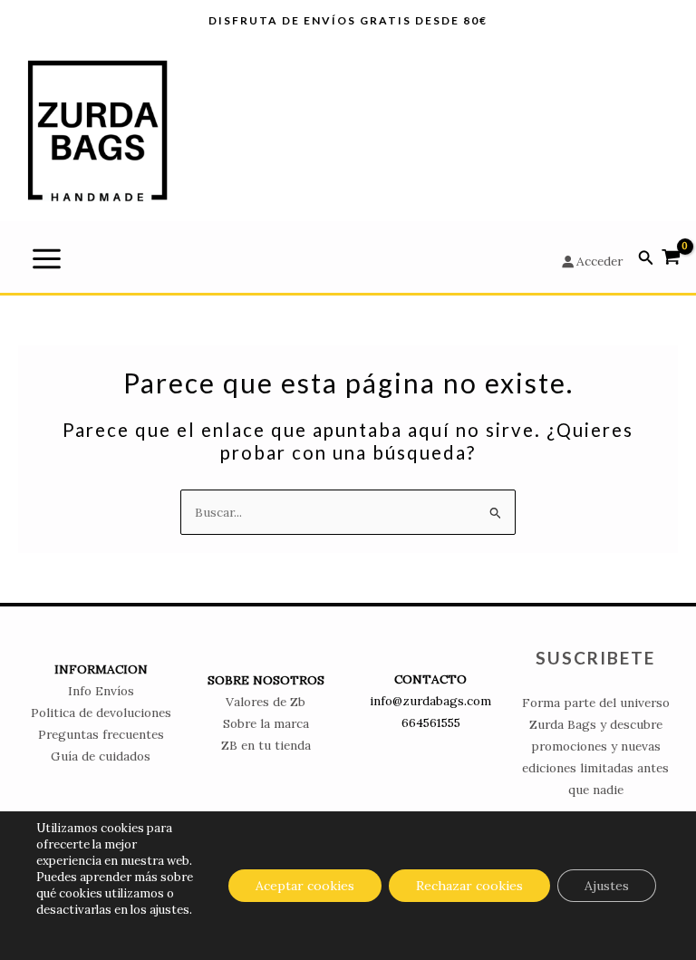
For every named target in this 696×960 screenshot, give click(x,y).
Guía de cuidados (100, 756)
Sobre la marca (266, 723)
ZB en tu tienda (266, 745)
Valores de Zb (265, 701)
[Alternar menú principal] (46, 258)
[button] (646, 258)
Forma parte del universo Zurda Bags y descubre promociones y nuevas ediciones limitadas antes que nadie (596, 746)
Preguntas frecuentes (101, 734)
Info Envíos (101, 691)
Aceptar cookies (305, 886)
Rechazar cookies (469, 886)
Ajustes (607, 886)
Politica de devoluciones (101, 712)
